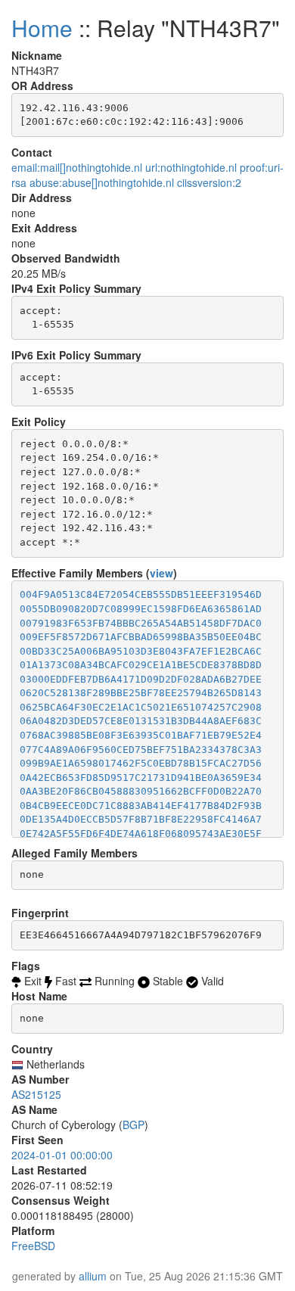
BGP (133, 1124)
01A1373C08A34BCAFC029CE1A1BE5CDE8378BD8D (141, 664)
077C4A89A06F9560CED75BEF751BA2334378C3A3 (141, 749)
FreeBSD (33, 1245)
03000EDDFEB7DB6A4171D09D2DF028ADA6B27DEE (141, 679)
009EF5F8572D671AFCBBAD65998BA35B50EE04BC (141, 636)
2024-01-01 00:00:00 (62, 1154)
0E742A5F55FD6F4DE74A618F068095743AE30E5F (141, 833)
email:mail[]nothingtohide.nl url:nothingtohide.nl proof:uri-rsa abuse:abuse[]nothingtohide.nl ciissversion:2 (147, 175)
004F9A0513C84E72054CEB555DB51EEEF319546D (141, 594)
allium (93, 1275)
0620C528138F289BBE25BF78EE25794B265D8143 (141, 692)
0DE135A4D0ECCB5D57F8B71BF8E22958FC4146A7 (141, 819)
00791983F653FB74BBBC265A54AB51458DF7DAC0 (141, 623)
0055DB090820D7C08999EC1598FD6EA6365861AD (141, 608)
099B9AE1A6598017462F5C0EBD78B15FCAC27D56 (141, 763)
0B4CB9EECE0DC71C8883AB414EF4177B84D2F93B (141, 805)
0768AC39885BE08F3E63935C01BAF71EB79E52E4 (141, 735)
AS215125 (36, 1094)
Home (42, 27)
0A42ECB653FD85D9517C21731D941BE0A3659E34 (141, 777)
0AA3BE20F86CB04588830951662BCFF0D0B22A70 (141, 791)
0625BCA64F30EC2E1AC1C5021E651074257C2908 (141, 707)
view (161, 572)
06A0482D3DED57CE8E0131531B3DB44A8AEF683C (141, 720)
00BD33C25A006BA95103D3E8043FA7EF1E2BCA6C (141, 651)
